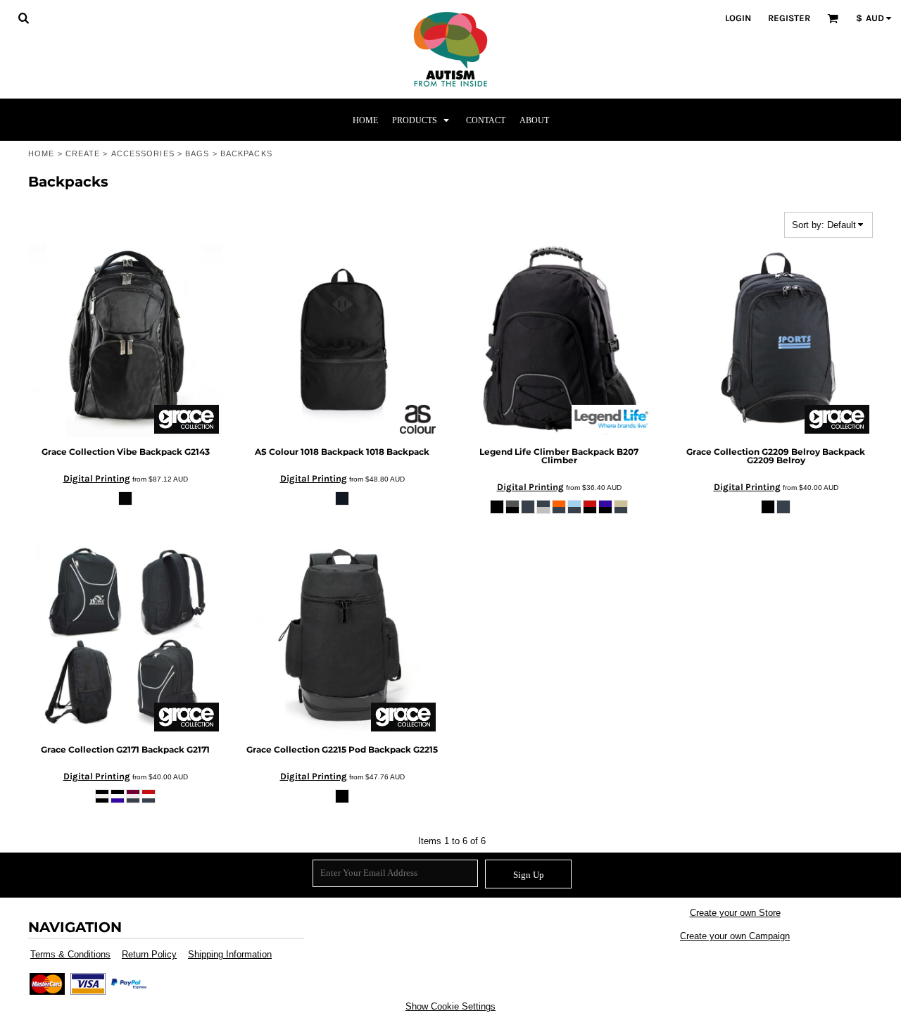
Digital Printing (96, 478)
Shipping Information (230, 954)
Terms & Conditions (70, 954)
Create (83, 153)
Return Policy (149, 954)
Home (41, 153)
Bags (197, 153)
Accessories (143, 153)
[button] (23, 17)
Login (738, 18)
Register (789, 18)
